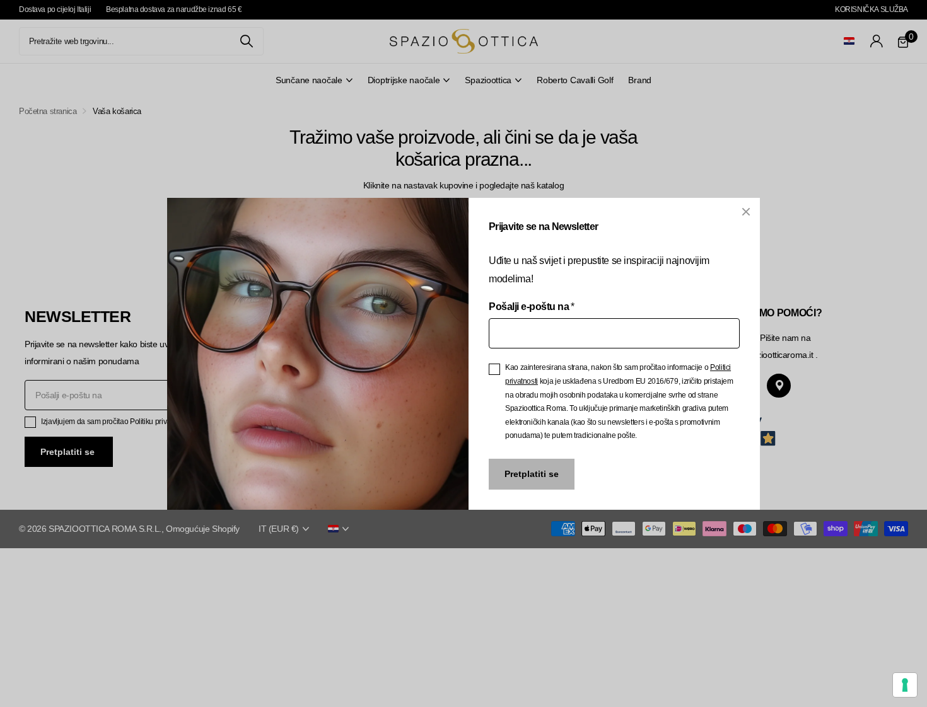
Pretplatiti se (531, 474)
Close (746, 212)
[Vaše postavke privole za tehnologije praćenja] (905, 685)
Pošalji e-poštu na (531, 306)
